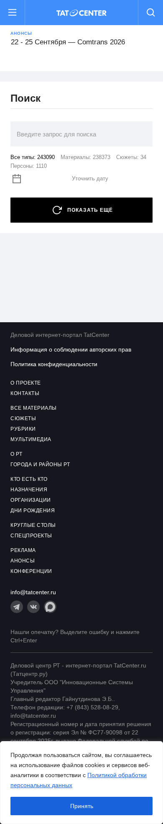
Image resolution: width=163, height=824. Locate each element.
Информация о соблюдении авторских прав (70, 349)
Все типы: (32, 157)
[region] (81, 782)
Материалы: (85, 157)
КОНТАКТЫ (24, 393)
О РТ (16, 454)
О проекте (25, 383)
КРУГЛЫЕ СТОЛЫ (33, 525)
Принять (81, 806)
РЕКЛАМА (23, 550)
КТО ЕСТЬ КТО (28, 479)
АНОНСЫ (22, 561)
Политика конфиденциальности (53, 364)
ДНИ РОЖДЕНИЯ (32, 510)
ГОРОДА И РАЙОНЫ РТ (40, 464)
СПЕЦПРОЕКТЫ (31, 536)
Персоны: (28, 166)
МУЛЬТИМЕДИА (30, 439)
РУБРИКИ (23, 429)
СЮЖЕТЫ (23, 418)
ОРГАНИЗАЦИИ (30, 500)
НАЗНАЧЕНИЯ (28, 490)
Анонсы (21, 33)
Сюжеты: (131, 157)
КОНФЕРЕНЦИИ (31, 571)
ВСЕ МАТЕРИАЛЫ (33, 408)
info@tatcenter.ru (33, 592)
